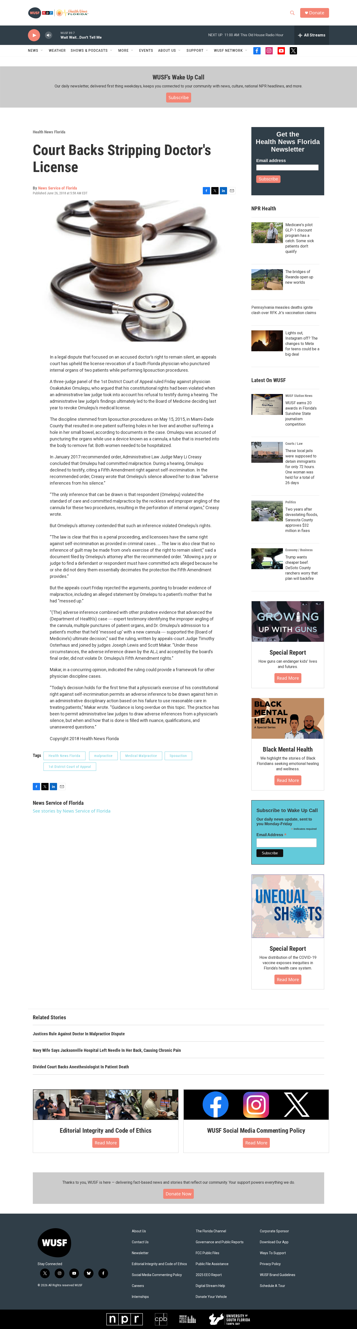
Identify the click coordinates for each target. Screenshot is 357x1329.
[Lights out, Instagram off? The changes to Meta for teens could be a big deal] (267, 340)
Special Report (288, 652)
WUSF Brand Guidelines (277, 1275)
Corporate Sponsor (274, 1231)
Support (195, 50)
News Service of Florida (57, 188)
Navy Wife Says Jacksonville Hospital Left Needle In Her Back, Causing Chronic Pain (107, 1050)
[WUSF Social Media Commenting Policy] (256, 1104)
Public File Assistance (212, 1264)
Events (146, 50)
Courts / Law (294, 444)
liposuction (178, 756)
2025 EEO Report (209, 1275)
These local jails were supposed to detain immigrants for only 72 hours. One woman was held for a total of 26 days (300, 466)
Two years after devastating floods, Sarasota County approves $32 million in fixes (301, 520)
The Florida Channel (211, 1231)
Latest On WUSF (268, 380)
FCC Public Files (207, 1253)
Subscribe (179, 97)
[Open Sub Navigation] (42, 50)
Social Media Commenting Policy (157, 1275)
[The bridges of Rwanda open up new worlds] (267, 279)
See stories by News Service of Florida (71, 811)
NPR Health (263, 209)
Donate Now (178, 1194)
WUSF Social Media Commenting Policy (256, 1130)
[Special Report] (288, 621)
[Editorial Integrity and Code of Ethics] (105, 1104)
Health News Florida (49, 131)
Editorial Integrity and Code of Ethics (106, 1130)
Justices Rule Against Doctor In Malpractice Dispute (79, 1033)
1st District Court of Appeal (70, 767)
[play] (34, 35)
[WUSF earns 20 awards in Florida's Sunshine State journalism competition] (267, 404)
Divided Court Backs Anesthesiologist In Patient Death (81, 1066)
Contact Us (140, 1242)
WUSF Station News (298, 396)
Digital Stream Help (210, 1286)
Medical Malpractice (141, 756)
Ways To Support (273, 1253)
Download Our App (274, 1242)
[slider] (56, 35)
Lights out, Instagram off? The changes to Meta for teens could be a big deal (302, 344)
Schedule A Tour (272, 1286)
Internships (140, 1297)
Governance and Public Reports (220, 1242)
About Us (139, 1231)
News (33, 50)
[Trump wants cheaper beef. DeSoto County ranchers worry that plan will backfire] (267, 558)
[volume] (48, 35)
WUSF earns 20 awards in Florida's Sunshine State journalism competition (301, 414)
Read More (288, 678)
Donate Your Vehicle (211, 1297)
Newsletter (140, 1253)
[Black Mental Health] (288, 718)
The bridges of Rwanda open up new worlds (299, 277)
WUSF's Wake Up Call (178, 77)
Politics (290, 502)
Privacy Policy (270, 1264)
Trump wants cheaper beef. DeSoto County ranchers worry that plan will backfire (301, 568)
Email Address (271, 835)
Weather (57, 50)
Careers (138, 1286)
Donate (316, 12)
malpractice (103, 756)
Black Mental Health (288, 749)
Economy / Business (299, 550)
